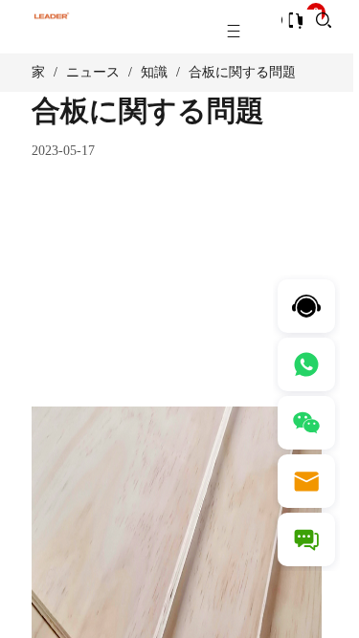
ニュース (93, 72)
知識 (154, 72)
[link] (38, 72)
